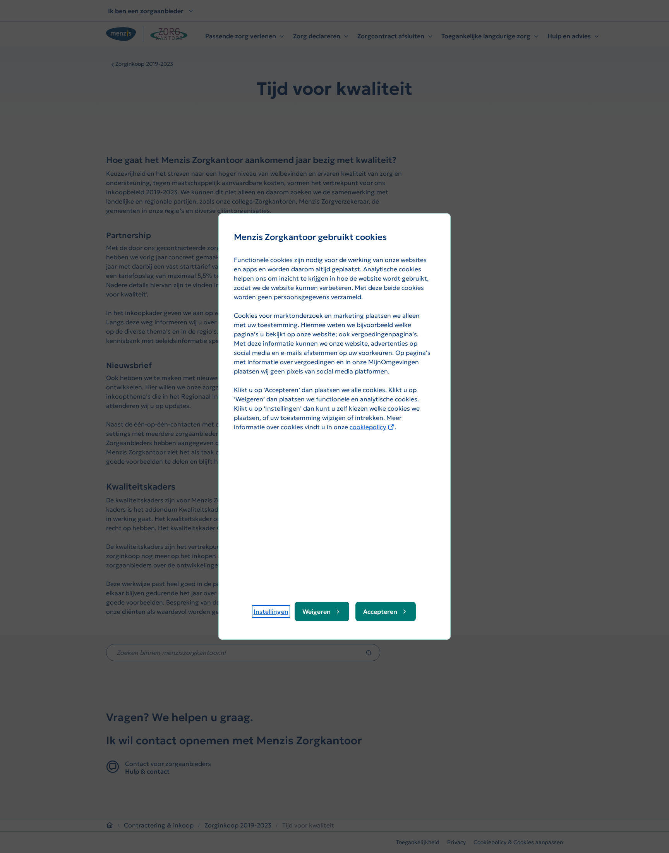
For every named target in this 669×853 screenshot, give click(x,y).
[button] (271, 611)
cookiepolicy (372, 427)
